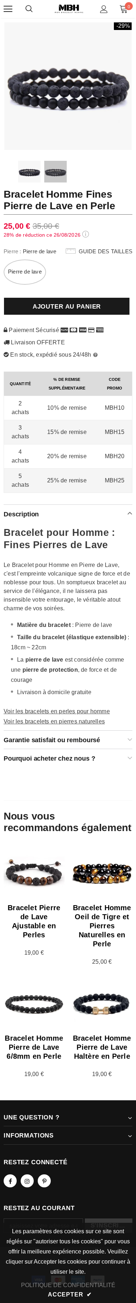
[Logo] (68, 8)
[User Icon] (104, 9)
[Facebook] (10, 1180)
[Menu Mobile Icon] (8, 9)
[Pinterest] (44, 1180)
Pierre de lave (25, 271)
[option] (68, 86)
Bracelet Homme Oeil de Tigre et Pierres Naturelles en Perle (102, 926)
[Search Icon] (29, 9)
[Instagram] (27, 1180)
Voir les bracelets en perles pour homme (57, 711)
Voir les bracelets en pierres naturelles (54, 721)
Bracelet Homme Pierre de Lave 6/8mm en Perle (34, 1047)
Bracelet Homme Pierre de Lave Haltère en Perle (102, 1047)
